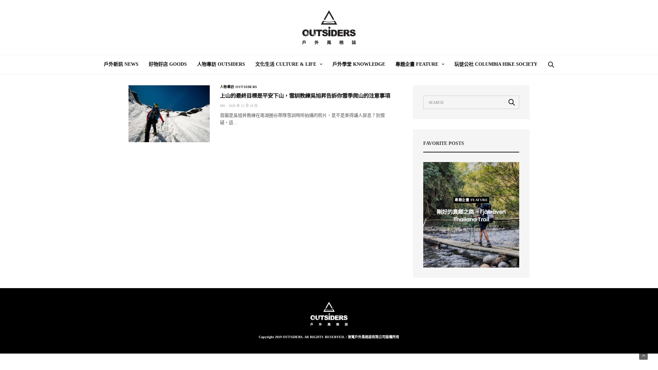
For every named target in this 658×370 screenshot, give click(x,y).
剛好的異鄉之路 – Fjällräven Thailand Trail (471, 215)
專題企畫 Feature (416, 64)
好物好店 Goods (168, 64)
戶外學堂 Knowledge (358, 64)
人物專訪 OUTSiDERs (221, 64)
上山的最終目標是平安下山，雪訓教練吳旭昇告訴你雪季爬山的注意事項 (305, 96)
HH (222, 106)
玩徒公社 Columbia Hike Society (495, 64)
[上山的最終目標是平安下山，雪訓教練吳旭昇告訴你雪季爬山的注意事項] (169, 113)
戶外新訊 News (121, 64)
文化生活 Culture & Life (285, 64)
